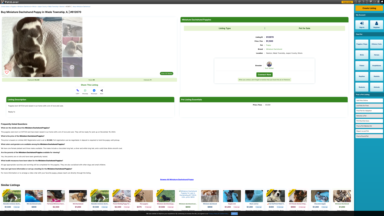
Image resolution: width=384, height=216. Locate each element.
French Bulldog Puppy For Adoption (122, 204)
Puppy (268, 45)
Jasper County (42, 6)
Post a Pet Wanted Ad (364, 126)
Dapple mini (232, 204)
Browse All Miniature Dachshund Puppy (177, 179)
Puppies (13, 6)
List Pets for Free (362, 105)
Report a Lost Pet (362, 131)
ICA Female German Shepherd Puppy (298, 204)
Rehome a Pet (361, 116)
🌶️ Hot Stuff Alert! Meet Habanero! (276, 204)
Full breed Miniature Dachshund (56, 204)
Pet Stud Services (362, 121)
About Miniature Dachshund (81, 6)
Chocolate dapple (320, 204)
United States (5, 6)
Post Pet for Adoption (364, 111)
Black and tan (254, 204)
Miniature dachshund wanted (188, 204)
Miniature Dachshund (24, 6)
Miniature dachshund (210, 204)
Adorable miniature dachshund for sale (12, 204)
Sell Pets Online (362, 100)
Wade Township (53, 6)
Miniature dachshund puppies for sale (166, 204)
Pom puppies (144, 204)
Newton (62, 6)
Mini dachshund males (34, 204)
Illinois (34, 6)
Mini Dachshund (78, 204)
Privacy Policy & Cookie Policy (218, 213)
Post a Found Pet (362, 136)
